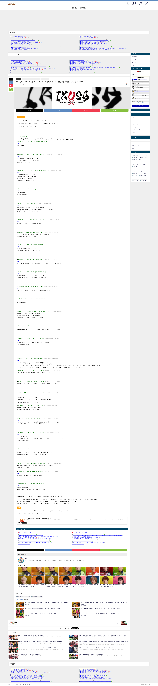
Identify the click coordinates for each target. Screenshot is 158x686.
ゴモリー (135, 166)
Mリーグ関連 (19, 599)
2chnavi (133, 119)
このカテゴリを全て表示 (140, 102)
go (26, 558)
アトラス (135, 157)
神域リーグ (134, 65)
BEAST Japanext (20, 596)
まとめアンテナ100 (136, 129)
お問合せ (29, 684)
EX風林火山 (28, 596)
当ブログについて (135, 62)
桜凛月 (135, 171)
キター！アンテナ (135, 130)
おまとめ (134, 122)
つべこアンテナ (135, 124)
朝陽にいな (143, 175)
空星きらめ (143, 164)
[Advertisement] (79, 19)
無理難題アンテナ (135, 132)
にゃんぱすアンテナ (136, 127)
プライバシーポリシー (23, 684)
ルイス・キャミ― (137, 159)
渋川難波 (135, 175)
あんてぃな (134, 121)
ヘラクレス (143, 180)
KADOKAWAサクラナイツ (138, 168)
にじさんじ (134, 59)
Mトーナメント (34, 596)
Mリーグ (41, 596)
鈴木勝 (135, 173)
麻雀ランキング (134, 74)
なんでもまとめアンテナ (137, 126)
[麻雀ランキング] (140, 71)
